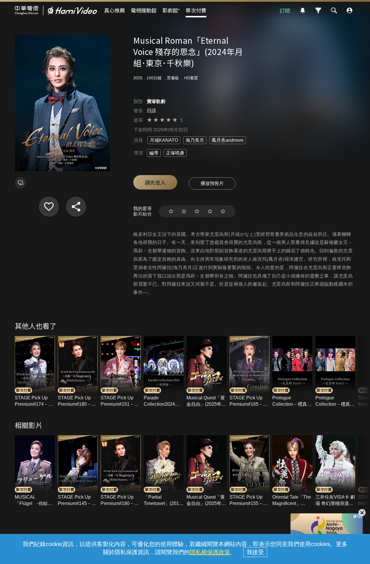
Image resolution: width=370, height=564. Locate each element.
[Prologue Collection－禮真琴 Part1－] (292, 372)
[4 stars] (210, 211)
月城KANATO (164, 140)
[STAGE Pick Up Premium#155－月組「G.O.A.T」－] (250, 471)
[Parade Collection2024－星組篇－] (164, 372)
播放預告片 (212, 183)
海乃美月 (195, 140)
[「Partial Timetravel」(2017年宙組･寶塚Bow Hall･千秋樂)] (164, 471)
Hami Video (56, 10)
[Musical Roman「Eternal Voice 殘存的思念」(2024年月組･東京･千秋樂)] (49, 206)
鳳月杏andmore (228, 140)
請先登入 (155, 182)
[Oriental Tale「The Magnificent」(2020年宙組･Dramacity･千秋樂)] (292, 471)
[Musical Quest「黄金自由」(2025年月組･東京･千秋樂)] (206, 372)
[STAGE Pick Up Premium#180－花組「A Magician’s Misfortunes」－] (78, 372)
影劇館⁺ (171, 10)
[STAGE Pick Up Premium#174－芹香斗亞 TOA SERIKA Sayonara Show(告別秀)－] (35, 372)
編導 (153, 152)
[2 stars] (183, 211)
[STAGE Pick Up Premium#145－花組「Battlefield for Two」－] (78, 471)
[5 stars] (223, 211)
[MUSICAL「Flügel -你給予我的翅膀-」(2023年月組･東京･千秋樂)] (35, 471)
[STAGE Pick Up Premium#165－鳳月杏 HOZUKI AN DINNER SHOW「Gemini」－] (250, 372)
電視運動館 (144, 10)
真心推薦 (114, 10)
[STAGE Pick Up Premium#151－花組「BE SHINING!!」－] (121, 372)
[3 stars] (197, 211)
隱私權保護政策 (210, 552)
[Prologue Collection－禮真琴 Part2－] (335, 372)
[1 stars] (170, 211)
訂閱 (285, 10)
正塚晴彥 (175, 152)
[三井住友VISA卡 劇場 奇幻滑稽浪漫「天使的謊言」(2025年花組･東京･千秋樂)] (335, 471)
